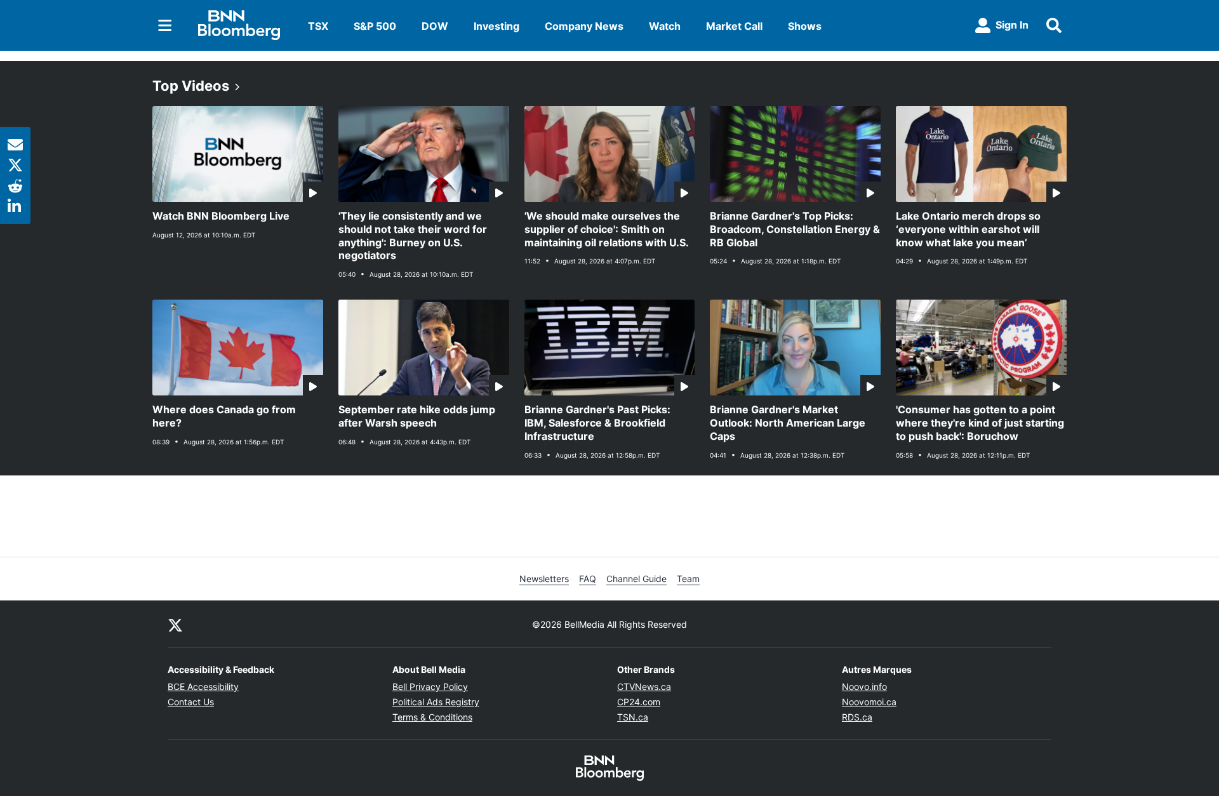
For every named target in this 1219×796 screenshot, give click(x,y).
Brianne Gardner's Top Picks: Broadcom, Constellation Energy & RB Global (795, 229)
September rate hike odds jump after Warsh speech (416, 416)
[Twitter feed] (175, 624)
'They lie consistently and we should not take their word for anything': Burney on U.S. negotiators (412, 235)
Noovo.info (864, 686)
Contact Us (191, 701)
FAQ (587, 578)
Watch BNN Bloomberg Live (221, 215)
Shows (805, 26)
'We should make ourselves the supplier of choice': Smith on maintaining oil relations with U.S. (606, 229)
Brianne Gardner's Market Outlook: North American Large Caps (787, 422)
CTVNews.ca (644, 686)
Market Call (734, 26)
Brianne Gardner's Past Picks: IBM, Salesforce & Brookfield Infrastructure (597, 422)
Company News (584, 26)
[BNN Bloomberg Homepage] (239, 25)
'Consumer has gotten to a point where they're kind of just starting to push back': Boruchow (980, 422)
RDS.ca (857, 717)
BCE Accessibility (203, 686)
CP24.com (638, 701)
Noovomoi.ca (869, 701)
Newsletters (544, 578)
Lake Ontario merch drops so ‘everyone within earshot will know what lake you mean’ (968, 229)
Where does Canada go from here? (224, 416)
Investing (496, 26)
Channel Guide (636, 578)
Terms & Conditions (432, 717)
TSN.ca (632, 717)
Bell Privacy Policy (430, 686)
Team (688, 578)
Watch (665, 26)
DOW (435, 26)
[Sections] (165, 25)
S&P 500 (375, 26)
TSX (318, 26)
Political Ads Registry (435, 701)
